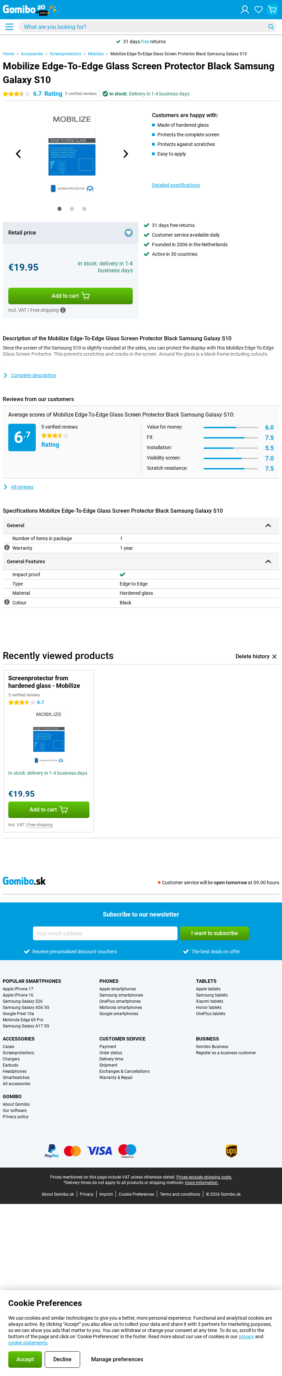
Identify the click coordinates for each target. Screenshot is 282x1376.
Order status (110, 1052)
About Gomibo (16, 1104)
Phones (109, 981)
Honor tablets (208, 1007)
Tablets (206, 981)
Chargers (11, 1059)
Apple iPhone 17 (18, 989)
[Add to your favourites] (128, 233)
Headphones (14, 1071)
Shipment (108, 1065)
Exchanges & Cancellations (124, 1071)
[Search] (270, 26)
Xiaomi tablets (209, 1001)
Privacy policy (16, 1116)
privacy (246, 1336)
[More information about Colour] (7, 602)
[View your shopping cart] (272, 9)
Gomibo (12, 1096)
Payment (107, 1046)
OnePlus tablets (210, 1013)
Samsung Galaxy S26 (23, 1001)
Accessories (32, 54)
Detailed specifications (176, 185)
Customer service (122, 1039)
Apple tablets (208, 989)
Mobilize (96, 54)
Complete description (33, 375)
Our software (14, 1110)
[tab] (59, 209)
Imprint (106, 1194)
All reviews (22, 487)
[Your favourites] (258, 9)
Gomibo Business (212, 1046)
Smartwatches (16, 1077)
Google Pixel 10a (18, 1013)
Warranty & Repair (116, 1077)
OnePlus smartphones (120, 1001)
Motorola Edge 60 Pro (23, 1019)
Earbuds (10, 1065)
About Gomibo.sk (58, 1194)
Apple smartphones (117, 989)
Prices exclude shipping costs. (204, 1177)
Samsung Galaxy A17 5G (26, 1026)
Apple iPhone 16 (18, 995)
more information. (202, 1182)
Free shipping (40, 824)
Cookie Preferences (136, 1194)
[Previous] (18, 154)
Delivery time (111, 1059)
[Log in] (245, 9)
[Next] (125, 154)
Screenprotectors (65, 54)
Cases (8, 1046)
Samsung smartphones (121, 995)
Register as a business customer (226, 1052)
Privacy (87, 1194)
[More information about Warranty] (7, 547)
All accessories (16, 1083)
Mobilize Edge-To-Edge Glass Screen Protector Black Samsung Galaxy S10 (178, 54)
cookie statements (27, 1342)
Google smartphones (118, 1013)
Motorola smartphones (120, 1007)
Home (8, 54)
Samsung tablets (212, 995)
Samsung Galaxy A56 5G (26, 1007)
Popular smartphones (32, 981)
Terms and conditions (180, 1194)
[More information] (63, 310)
